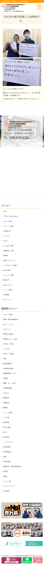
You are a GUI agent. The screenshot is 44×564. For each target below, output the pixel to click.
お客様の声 (7, 231)
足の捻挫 (6, 491)
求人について (7, 285)
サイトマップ (7, 299)
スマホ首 (6, 349)
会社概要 (6, 295)
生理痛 (5, 378)
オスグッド (7, 329)
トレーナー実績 (8, 275)
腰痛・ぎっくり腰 (9, 383)
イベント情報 (7, 290)
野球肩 (5, 471)
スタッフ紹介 (7, 221)
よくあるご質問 (8, 246)
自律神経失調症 (8, 368)
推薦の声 (6, 280)
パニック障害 (7, 412)
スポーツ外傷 (7, 314)
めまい (5, 432)
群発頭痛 (6, 422)
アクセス (6, 236)
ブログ (5, 241)
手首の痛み (7, 461)
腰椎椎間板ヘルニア (10, 373)
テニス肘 (6, 417)
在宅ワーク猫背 (8, 354)
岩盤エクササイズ (9, 260)
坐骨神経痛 (7, 452)
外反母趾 (6, 437)
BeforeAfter (7, 270)
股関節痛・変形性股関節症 (12, 466)
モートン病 (7, 481)
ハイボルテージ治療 (10, 265)
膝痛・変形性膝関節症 (10, 319)
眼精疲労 (6, 398)
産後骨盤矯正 (7, 363)
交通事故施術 (7, 388)
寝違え (5, 476)
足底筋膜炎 (7, 447)
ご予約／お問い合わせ (10, 216)
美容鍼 (5, 255)
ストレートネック (9, 486)
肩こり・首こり (8, 324)
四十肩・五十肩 (8, 344)
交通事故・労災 (8, 250)
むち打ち (6, 393)
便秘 (4, 456)
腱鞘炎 (5, 407)
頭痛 (4, 358)
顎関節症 (6, 403)
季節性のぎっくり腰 (10, 339)
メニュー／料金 (8, 226)
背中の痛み (7, 427)
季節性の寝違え (8, 334)
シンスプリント (8, 442)
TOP (4, 211)
